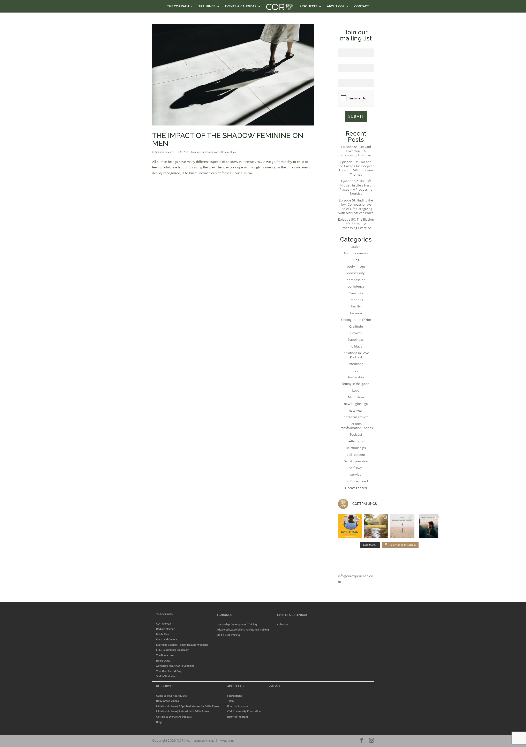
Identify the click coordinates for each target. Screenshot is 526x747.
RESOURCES (308, 6)
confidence (356, 286)
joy (356, 370)
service (355, 475)
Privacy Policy (227, 741)
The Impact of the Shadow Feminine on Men (227, 139)
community (356, 273)
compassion (356, 280)
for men (356, 313)
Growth (356, 333)
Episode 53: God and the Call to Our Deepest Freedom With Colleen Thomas (356, 168)
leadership (356, 377)
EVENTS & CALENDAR (241, 6)
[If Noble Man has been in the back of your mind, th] (350, 526)
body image (356, 266)
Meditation (356, 397)
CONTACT (361, 6)
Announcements (356, 253)
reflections (356, 441)
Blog (356, 260)
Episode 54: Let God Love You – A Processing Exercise (356, 151)
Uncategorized (356, 488)
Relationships (228, 152)
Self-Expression (356, 461)
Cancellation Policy (204, 741)
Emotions (196, 152)
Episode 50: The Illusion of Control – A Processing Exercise (356, 224)
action (356, 247)
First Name (356, 46)
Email (356, 77)
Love (356, 390)
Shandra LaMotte (164, 152)
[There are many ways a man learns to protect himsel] (402, 526)
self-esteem (356, 455)
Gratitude (356, 326)
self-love (356, 468)
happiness (356, 340)
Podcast (356, 434)
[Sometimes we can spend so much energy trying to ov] (376, 526)
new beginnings (356, 404)
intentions (355, 364)
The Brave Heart (356, 481)
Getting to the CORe (356, 320)
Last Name (356, 61)
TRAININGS (207, 6)
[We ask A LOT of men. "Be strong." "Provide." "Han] (428, 526)
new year (356, 410)
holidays (356, 346)
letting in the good (355, 384)
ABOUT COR (336, 6)
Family (356, 306)
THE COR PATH (178, 6)
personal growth (211, 152)
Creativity (356, 293)
